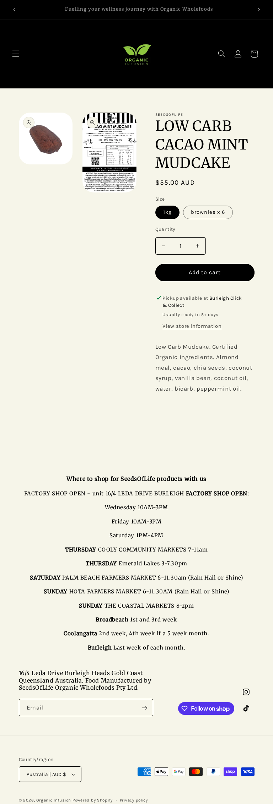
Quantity (165, 229)
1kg (167, 212)
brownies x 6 (208, 212)
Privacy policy (134, 800)
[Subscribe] (144, 707)
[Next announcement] (259, 9)
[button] (15, 54)
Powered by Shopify (93, 800)
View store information (191, 326)
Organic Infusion (53, 800)
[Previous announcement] (14, 9)
